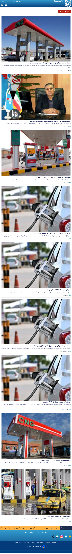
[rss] (70, 536)
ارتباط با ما (45, 532)
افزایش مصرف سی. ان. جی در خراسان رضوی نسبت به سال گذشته (50, 121)
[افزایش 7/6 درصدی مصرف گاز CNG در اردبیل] (36, 378)
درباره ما (37, 532)
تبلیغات (26, 532)
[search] (2, 5)
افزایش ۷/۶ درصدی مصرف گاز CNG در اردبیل (56, 402)
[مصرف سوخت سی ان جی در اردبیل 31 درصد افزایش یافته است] (36, 321)
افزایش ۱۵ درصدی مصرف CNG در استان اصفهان (55, 460)
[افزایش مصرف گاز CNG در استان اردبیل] (36, 265)
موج (43, 542)
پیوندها (31, 532)
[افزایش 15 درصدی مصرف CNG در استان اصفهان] (36, 436)
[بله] (57, 536)
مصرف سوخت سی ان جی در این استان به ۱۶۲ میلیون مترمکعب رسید (49, 63)
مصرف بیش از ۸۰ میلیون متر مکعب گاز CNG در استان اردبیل (51, 233)
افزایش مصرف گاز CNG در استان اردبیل (58, 290)
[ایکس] (53, 536)
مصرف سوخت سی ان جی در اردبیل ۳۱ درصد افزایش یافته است (51, 346)
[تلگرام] (66, 536)
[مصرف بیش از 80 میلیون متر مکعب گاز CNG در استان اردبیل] (36, 209)
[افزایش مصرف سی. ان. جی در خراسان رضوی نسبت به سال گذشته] (36, 97)
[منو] (6, 5)
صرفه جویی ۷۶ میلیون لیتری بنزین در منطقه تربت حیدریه (53, 177)
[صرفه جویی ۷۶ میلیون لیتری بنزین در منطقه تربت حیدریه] (36, 153)
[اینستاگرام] (61, 536)
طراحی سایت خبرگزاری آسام (34, 546)
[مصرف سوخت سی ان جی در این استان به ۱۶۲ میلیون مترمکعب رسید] (36, 39)
